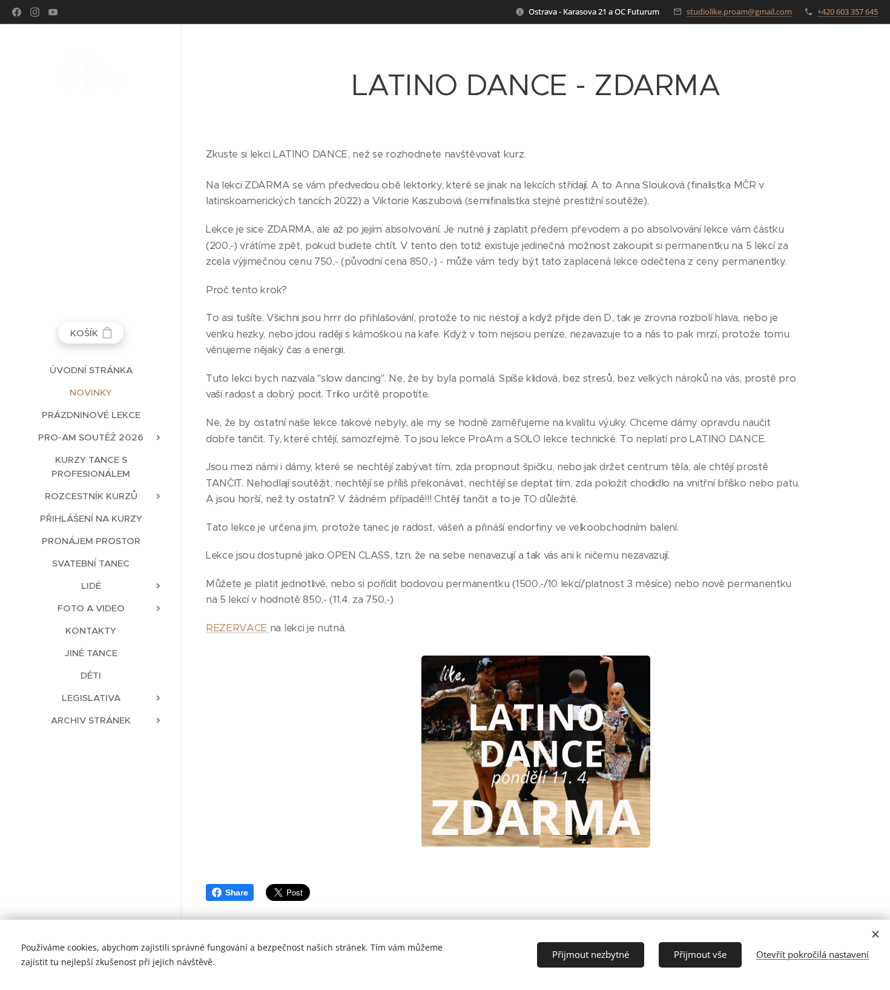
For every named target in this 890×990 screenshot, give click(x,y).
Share (236, 892)
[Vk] (53, 12)
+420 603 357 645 (847, 11)
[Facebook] (16, 12)
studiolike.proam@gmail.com (739, 11)
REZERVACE (238, 628)
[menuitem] (91, 370)
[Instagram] (34, 12)
